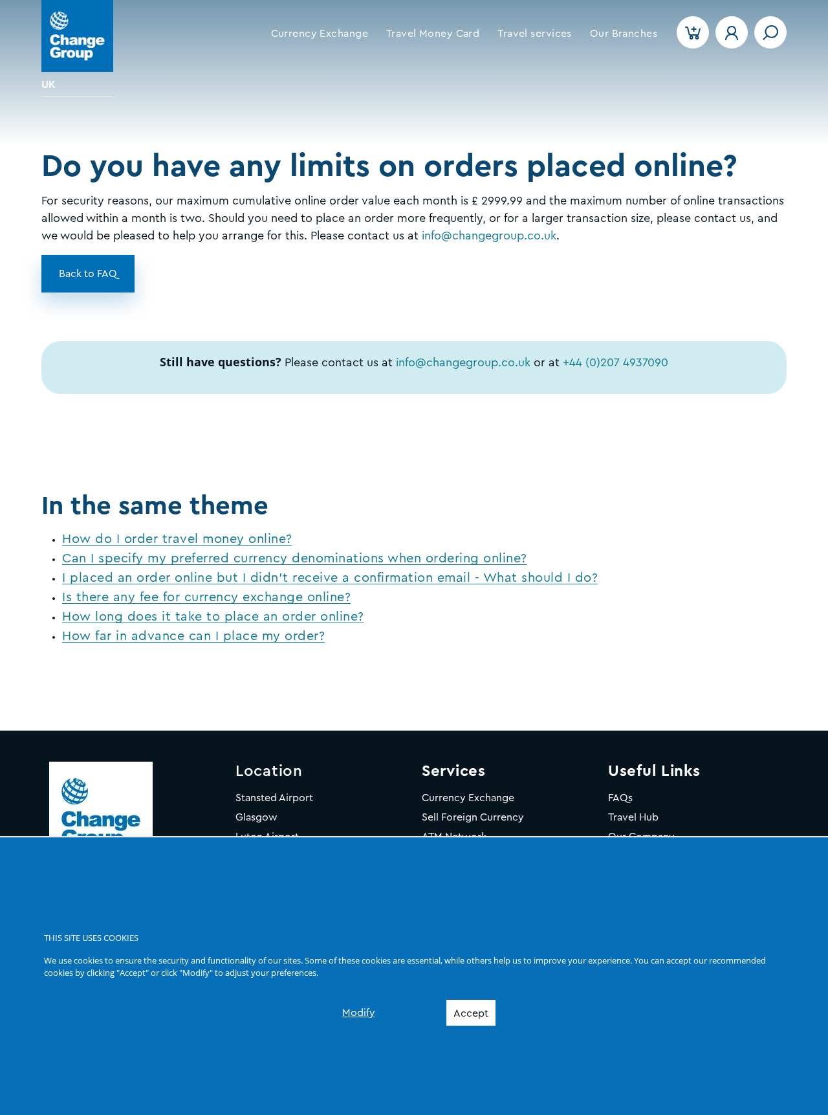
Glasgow (256, 817)
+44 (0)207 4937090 (615, 362)
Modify (358, 1013)
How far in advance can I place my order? (193, 636)
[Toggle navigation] (770, 32)
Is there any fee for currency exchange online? (206, 597)
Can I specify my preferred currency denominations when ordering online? (294, 558)
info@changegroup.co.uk (463, 362)
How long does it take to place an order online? (213, 616)
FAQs (620, 798)
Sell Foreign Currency (473, 817)
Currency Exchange (468, 798)
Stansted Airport (274, 798)
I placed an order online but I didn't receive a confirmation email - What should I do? (330, 577)
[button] (319, 33)
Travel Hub (633, 817)
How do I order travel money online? (177, 539)
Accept (470, 1013)
